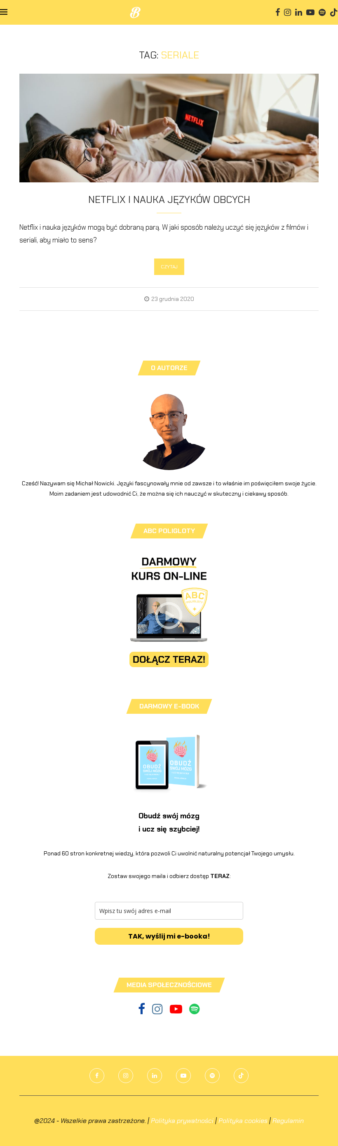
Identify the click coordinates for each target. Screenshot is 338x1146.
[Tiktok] (334, 12)
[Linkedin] (298, 12)
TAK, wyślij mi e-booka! (169, 936)
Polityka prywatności (182, 1120)
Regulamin (288, 1120)
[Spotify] (322, 12)
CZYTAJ (169, 266)
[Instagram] (287, 12)
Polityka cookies (243, 1120)
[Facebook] (277, 12)
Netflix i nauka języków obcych (169, 199)
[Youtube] (310, 12)
